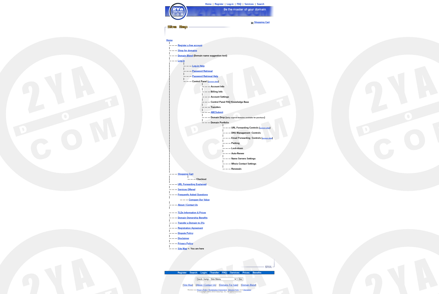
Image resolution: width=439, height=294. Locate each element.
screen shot (213, 82)
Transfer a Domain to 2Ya (191, 223)
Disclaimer (183, 238)
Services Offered (186, 189)
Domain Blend (185, 55)
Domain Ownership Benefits (192, 217)
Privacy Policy (185, 243)
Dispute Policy (185, 233)
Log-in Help (198, 66)
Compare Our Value (199, 199)
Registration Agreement (190, 228)
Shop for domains (187, 50)
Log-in (181, 61)
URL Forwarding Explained (192, 184)
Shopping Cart (262, 22)
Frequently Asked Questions (193, 194)
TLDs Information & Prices (192, 212)
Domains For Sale (229, 285)
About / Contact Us (188, 205)
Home (169, 40)
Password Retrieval (202, 71)
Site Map (182, 248)
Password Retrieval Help (205, 76)
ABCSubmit (217, 112)
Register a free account (190, 45)
